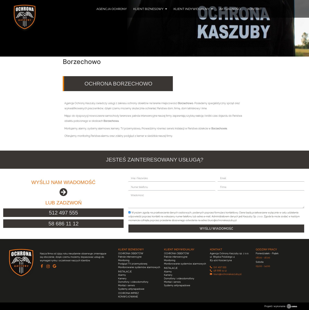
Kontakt (255, 9)
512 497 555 (63, 213)
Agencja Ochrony (111, 9)
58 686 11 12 (63, 224)
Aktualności (230, 9)
